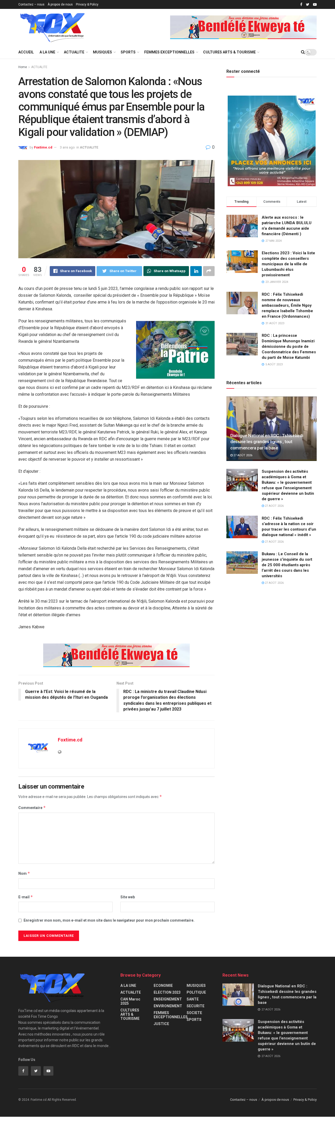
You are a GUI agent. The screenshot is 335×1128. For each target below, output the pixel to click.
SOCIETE (194, 1013)
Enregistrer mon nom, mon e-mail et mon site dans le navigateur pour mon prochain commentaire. (109, 920)
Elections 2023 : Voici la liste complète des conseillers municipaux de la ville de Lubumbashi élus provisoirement (288, 264)
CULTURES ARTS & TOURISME (229, 52)
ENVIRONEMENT (168, 1006)
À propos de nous (60, 4)
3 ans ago (67, 147)
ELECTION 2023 (167, 992)
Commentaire (32, 807)
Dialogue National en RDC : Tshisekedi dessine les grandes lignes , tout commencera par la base (266, 442)
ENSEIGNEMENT (168, 999)
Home (22, 67)
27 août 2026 (242, 455)
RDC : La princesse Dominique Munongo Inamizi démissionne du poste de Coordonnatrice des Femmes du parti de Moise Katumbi (289, 346)
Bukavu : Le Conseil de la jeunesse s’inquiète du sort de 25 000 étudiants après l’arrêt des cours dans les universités (287, 565)
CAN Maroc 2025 (130, 1001)
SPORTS (128, 52)
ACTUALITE (74, 52)
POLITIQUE (196, 992)
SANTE (193, 999)
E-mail (25, 896)
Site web (127, 897)
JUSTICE (161, 1024)
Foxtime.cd (43, 147)
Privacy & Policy (87, 4)
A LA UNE (47, 52)
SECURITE (195, 1006)
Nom (24, 873)
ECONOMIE (163, 985)
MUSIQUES (102, 52)
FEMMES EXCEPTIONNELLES (169, 52)
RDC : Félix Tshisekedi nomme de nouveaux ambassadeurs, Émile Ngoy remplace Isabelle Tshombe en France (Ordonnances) (287, 305)
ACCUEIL (26, 52)
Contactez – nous (31, 4)
